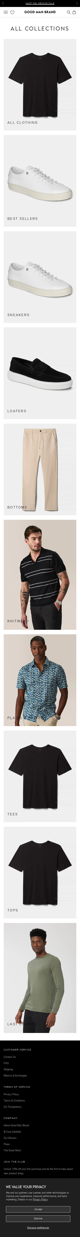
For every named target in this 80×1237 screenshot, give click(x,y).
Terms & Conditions (14, 1100)
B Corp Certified (12, 1131)
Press (7, 1144)
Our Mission (10, 1138)
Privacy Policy (40, 1199)
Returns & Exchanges (15, 1075)
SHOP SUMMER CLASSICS (40, 3)
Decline (38, 1218)
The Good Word (12, 1150)
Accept (38, 1209)
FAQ (6, 1063)
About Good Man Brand (16, 1125)
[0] (12, 12)
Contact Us (10, 1057)
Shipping (8, 1069)
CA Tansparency (12, 1106)
